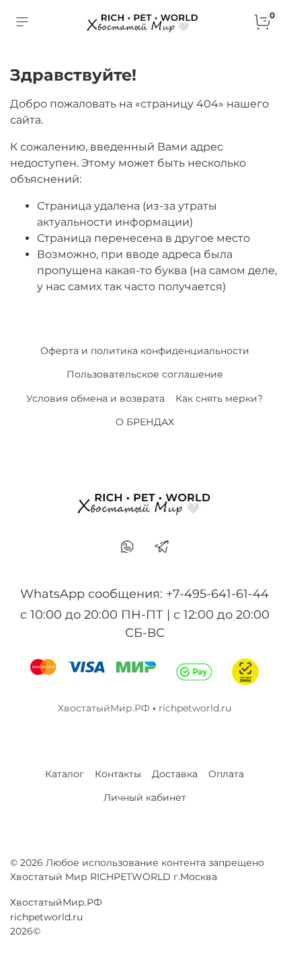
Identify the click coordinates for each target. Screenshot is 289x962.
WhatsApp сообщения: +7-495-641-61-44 (144, 593)
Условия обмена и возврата (95, 398)
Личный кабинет (145, 797)
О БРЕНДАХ (145, 422)
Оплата (226, 774)
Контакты (118, 774)
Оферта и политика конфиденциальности (144, 351)
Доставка (175, 774)
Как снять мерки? (219, 398)
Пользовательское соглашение (145, 374)
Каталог (64, 774)
